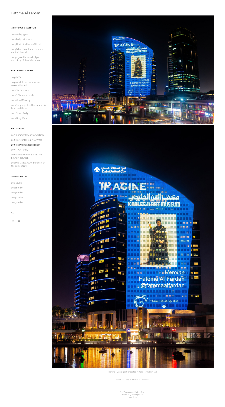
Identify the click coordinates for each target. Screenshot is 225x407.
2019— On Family (19, 149)
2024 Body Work (19, 118)
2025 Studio (16, 202)
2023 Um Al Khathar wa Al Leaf (26, 44)
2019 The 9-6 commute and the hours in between (26, 156)
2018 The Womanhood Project (25, 144)
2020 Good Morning (20, 100)
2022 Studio (16, 187)
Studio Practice (19, 176)
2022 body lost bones (21, 39)
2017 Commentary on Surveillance (27, 134)
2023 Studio (16, 192)
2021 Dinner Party (19, 113)
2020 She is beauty (20, 90)
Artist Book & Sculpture (23, 28)
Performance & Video (22, 70)
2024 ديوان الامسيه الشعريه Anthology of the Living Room (25, 59)
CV (12, 212)
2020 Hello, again (19, 34)
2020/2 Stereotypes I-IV (22, 95)
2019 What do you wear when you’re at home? (25, 84)
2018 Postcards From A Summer (26, 139)
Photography (18, 128)
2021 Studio (16, 182)
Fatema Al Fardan (25, 13)
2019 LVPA (16, 77)
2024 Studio (17, 197)
